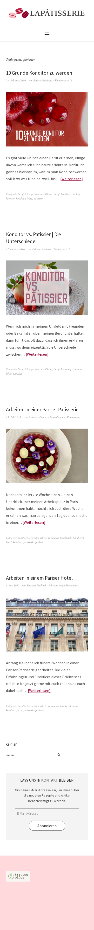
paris (19, 710)
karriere (10, 198)
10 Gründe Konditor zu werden (39, 73)
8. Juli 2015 (13, 585)
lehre (29, 198)
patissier (38, 198)
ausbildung (46, 194)
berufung (66, 369)
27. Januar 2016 (15, 249)
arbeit (43, 537)
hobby (76, 194)
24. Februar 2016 (16, 80)
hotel (9, 542)
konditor (20, 198)
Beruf (21, 194)
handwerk (66, 194)
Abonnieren (47, 825)
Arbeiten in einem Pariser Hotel (39, 578)
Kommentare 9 (62, 249)
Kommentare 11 (63, 80)
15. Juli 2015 (13, 417)
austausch (53, 537)
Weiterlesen (71, 178)
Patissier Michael (42, 80)
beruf (57, 194)
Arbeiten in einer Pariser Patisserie (42, 409)
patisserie (29, 542)
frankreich (66, 537)
